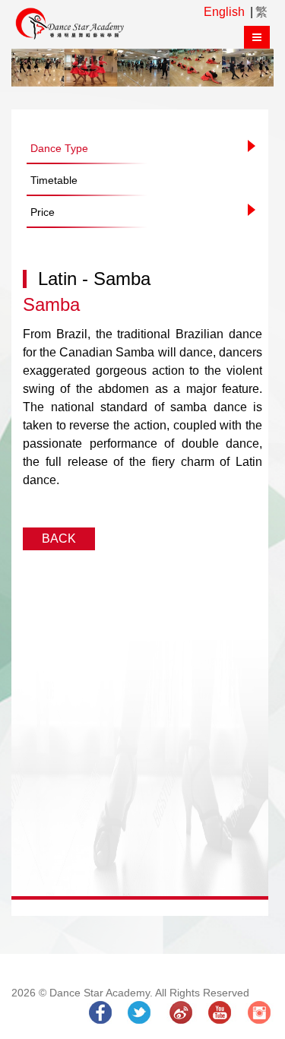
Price (42, 212)
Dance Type (59, 148)
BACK (59, 538)
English (224, 11)
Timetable (54, 180)
